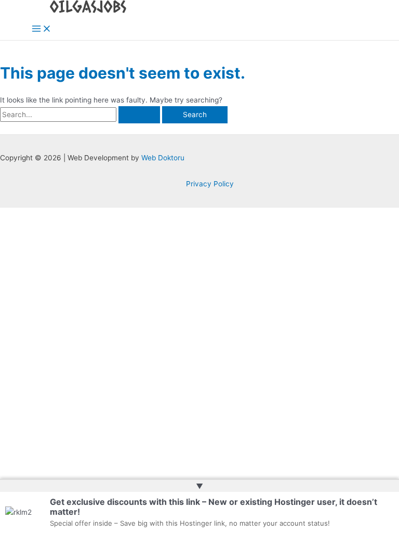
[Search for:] (81, 114)
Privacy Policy (210, 184)
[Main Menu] (41, 29)
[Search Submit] (139, 115)
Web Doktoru (162, 158)
